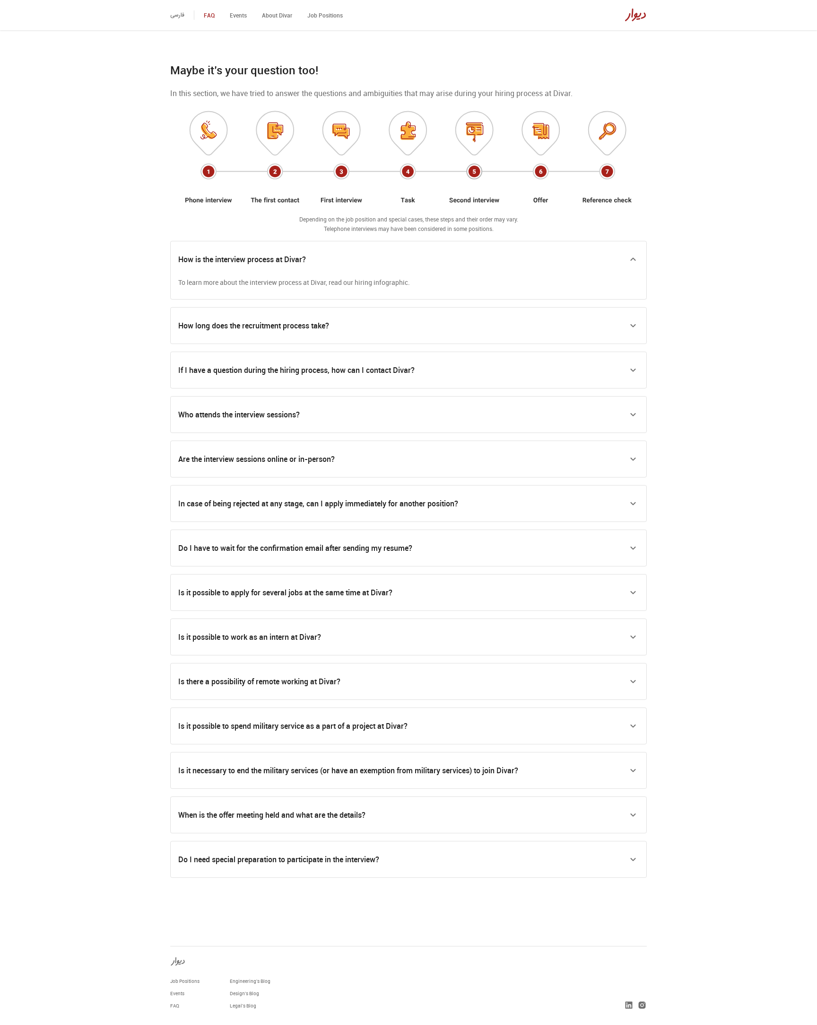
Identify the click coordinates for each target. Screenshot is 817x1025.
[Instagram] (642, 1005)
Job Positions (325, 15)
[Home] (635, 15)
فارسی (177, 14)
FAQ (209, 15)
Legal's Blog (243, 1005)
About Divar (277, 15)
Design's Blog (244, 993)
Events (238, 15)
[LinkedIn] (629, 1005)
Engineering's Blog (250, 981)
